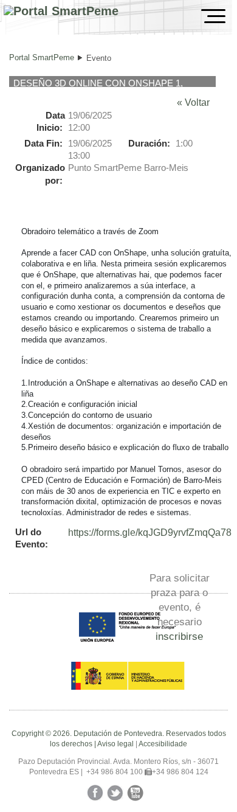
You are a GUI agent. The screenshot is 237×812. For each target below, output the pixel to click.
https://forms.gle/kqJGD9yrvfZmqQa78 (150, 532)
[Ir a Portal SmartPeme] (61, 11)
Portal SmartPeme (41, 57)
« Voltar (193, 102)
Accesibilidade (163, 744)
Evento (98, 58)
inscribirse (179, 636)
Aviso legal (115, 744)
